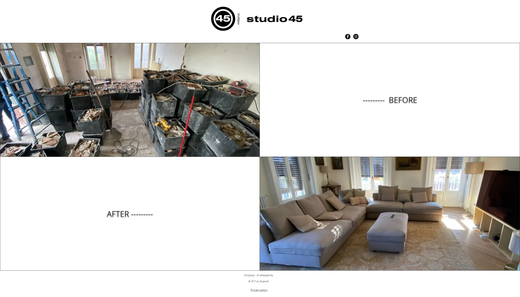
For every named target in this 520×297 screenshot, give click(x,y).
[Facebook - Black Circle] (347, 36)
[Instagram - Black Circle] (356, 36)
